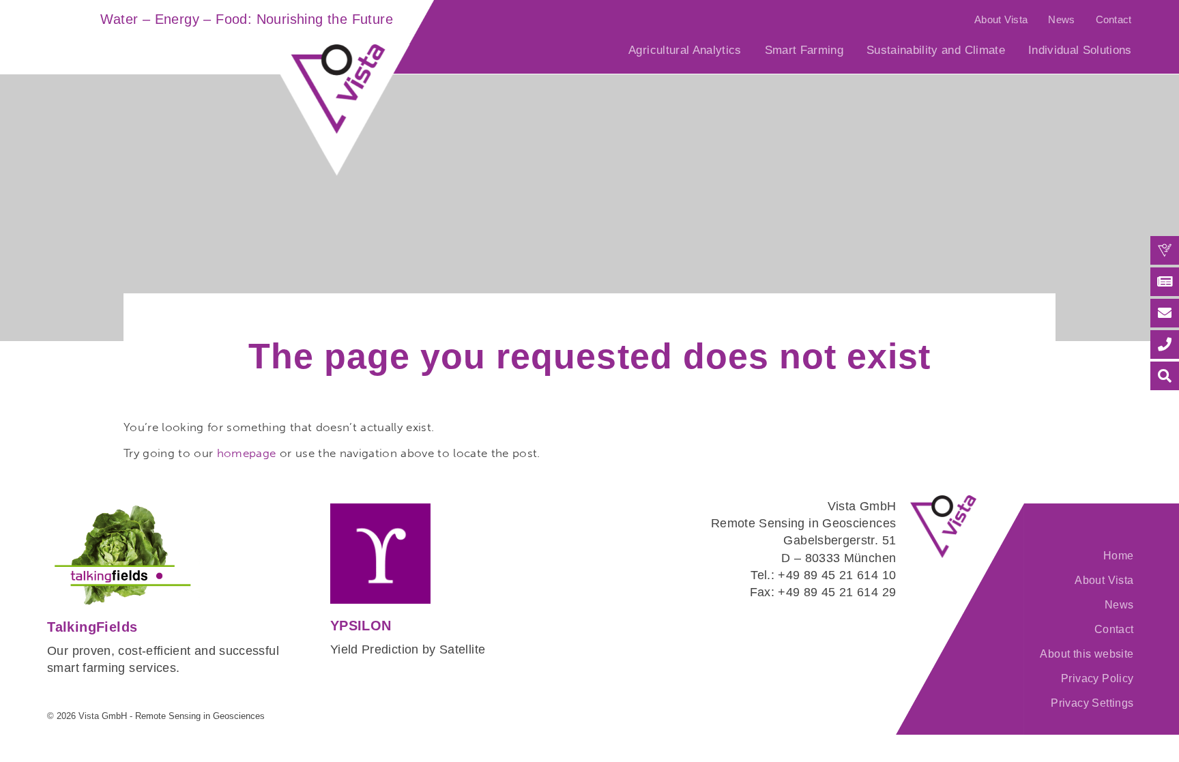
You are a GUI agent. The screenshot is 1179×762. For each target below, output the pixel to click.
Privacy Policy (1097, 678)
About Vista (1001, 19)
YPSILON (361, 625)
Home (1118, 555)
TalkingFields (92, 626)
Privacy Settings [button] (1092, 703)
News (1061, 19)
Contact (1114, 19)
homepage (246, 453)
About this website (1086, 654)
